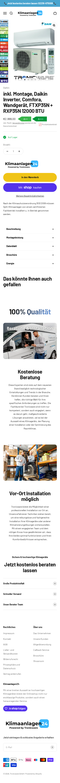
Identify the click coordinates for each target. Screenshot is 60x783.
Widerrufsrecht (10, 659)
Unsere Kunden (40, 639)
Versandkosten (18, 123)
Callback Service (41, 650)
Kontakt (7, 639)
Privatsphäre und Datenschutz (11, 666)
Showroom (38, 661)
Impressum (8, 633)
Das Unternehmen (42, 633)
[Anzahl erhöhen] (19, 151)
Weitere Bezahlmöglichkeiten (30, 195)
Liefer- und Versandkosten (10, 652)
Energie (10, 263)
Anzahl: (7, 144)
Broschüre (11, 254)
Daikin (6, 87)
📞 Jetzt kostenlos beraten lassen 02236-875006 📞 (30, 3)
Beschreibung (13, 229)
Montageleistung (14, 237)
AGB (5, 644)
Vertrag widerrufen (12, 673)
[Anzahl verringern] (7, 151)
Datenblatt (11, 246)
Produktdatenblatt (49, 124)
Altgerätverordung (42, 644)
